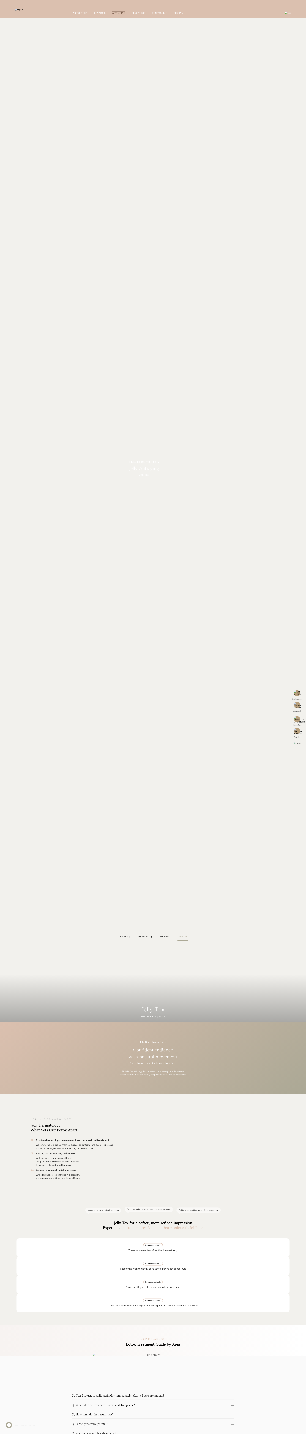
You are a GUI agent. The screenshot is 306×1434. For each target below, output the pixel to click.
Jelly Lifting (124, 936)
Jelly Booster (165, 936)
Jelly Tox (182, 936)
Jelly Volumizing (145, 936)
